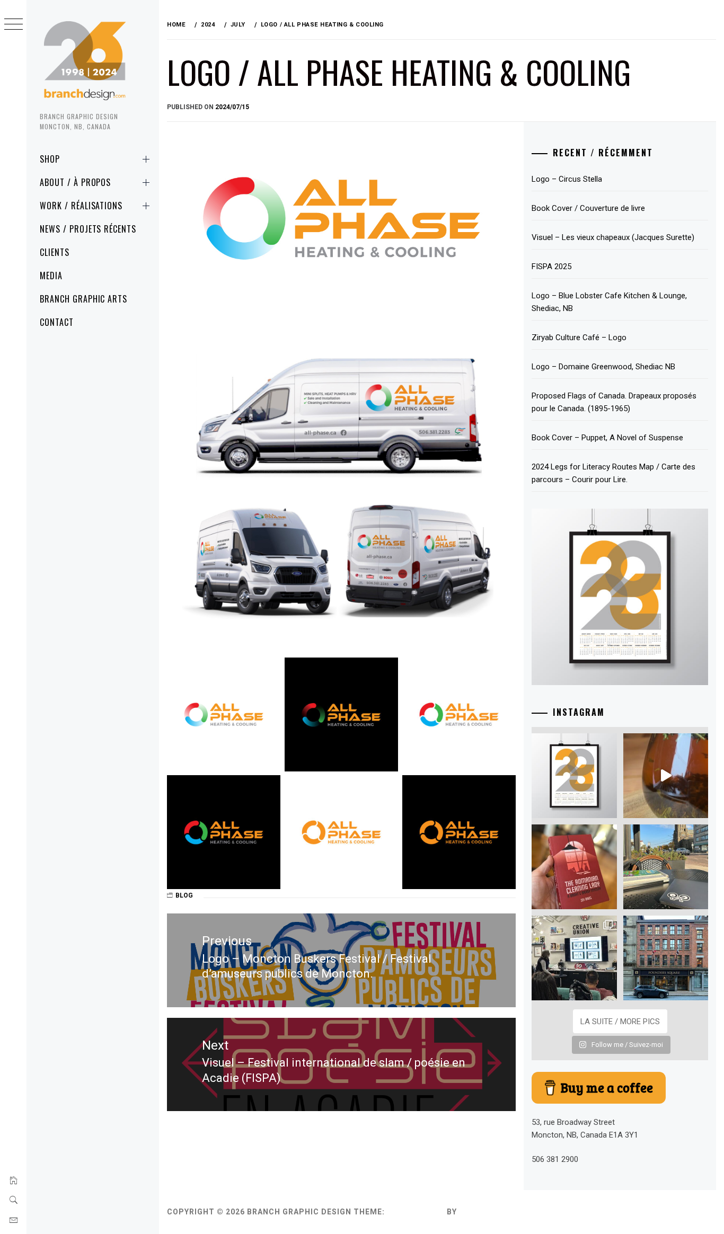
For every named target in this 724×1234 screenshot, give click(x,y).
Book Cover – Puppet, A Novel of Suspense (607, 437)
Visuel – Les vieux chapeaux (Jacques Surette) (613, 237)
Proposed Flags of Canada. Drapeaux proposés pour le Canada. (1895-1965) (614, 402)
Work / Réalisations (81, 205)
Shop (50, 159)
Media (51, 275)
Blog (184, 895)
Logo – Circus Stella (567, 179)
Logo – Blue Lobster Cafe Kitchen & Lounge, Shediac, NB (609, 302)
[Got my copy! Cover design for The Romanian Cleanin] (574, 866)
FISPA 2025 (551, 266)
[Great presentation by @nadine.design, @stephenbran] (574, 958)
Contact (57, 322)
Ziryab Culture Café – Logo (579, 337)
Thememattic (489, 1212)
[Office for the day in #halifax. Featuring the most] (665, 958)
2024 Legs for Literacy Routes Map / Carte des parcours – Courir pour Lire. (613, 473)
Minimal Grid (416, 1212)
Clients (54, 252)
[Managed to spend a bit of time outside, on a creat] (665, 866)
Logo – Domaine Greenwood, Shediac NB (603, 366)
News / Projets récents (88, 229)
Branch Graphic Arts (83, 298)
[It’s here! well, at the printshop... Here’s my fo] (574, 775)
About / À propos (75, 182)
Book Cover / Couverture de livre (588, 208)
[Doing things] (665, 775)
